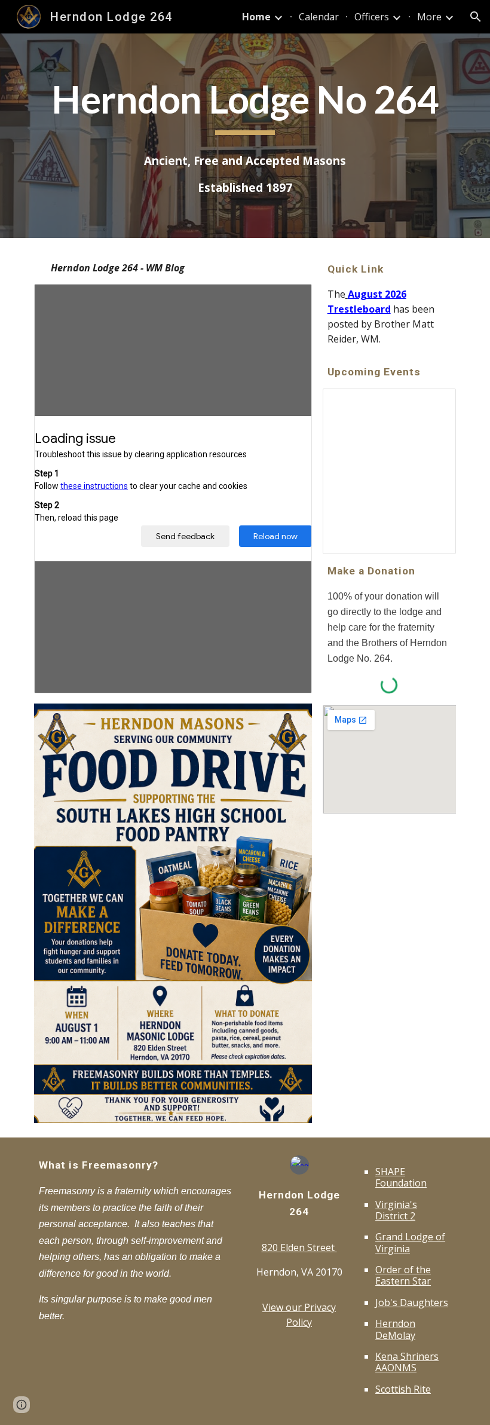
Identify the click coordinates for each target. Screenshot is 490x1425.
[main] (245, 105)
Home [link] (256, 16)
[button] (475, 16)
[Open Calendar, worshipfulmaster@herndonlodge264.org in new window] (433, 404)
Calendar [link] (319, 16)
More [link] (429, 16)
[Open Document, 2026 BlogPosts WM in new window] (289, 299)
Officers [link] (371, 16)
